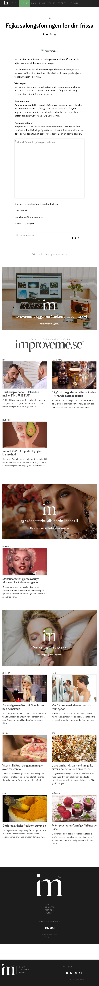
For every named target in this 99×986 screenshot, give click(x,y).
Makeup (5, 546)
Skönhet (25, 3)
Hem (6, 3)
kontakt (49, 913)
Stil (53, 733)
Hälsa (34, 3)
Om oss (74, 3)
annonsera (49, 907)
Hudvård (6, 420)
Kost (4, 793)
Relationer (63, 3)
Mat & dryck (57, 360)
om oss (49, 904)
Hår (49, 18)
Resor (42, 3)
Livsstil (14, 3)
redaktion (49, 910)
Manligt (51, 3)
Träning (56, 793)
